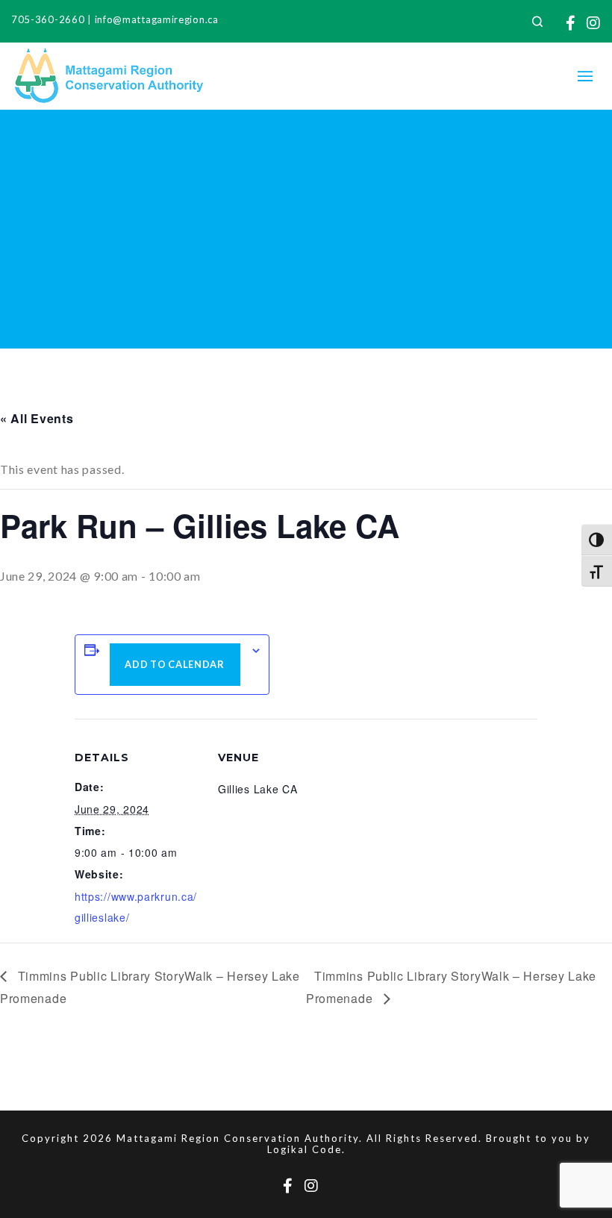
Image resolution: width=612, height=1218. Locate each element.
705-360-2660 (47, 19)
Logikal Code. (306, 1149)
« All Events (36, 418)
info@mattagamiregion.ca (157, 19)
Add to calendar (175, 664)
